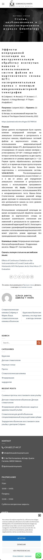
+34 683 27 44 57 (12, 447)
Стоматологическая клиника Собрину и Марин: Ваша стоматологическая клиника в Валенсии (10, 315)
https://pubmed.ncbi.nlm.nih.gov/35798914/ (19, 121)
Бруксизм (6, 356)
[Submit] (39, 342)
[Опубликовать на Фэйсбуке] (15, 277)
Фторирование (8, 378)
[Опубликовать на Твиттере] (19, 277)
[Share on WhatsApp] (11, 277)
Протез (5, 369)
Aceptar (21, 538)
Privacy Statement (18, 556)
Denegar (21, 544)
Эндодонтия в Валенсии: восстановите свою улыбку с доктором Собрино (20, 422)
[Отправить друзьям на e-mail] (23, 277)
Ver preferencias (21, 551)
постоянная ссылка (25, 287)
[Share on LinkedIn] (32, 277)
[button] (39, 515)
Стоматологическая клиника (14, 373)
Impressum (28, 556)
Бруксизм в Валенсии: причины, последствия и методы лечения (31, 315)
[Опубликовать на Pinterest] (28, 277)
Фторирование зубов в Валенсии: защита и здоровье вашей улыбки (20, 408)
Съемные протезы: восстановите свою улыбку (21, 395)
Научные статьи (21, 16)
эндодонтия (7, 382)
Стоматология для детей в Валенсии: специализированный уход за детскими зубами (21, 415)
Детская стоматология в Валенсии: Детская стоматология (20, 401)
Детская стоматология (11, 360)
